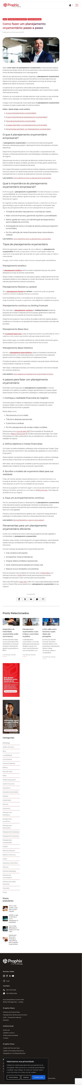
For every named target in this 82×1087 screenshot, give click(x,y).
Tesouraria (6, 888)
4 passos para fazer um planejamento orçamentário (26, 125)
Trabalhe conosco (9, 1033)
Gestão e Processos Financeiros (13, 1050)
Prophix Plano (45, 573)
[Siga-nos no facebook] (7, 976)
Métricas (5, 804)
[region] (26, 1070)
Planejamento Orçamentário (17, 19)
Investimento (7, 800)
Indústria (5, 796)
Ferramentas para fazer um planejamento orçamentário (28, 129)
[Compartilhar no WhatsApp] (37, 599)
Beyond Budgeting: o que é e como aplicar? (28, 520)
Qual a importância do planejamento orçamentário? (26, 117)
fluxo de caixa (21, 431)
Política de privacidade (10, 1035)
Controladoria (7, 759)
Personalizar (13, 1077)
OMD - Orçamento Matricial (12, 1017)
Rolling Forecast (41, 490)
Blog (4, 19)
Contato (5, 1038)
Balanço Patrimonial (18, 434)
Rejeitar (26, 1077)
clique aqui (23, 582)
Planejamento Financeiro (11, 836)
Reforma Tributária (9, 850)
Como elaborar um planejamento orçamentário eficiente (33, 374)
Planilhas (6, 1020)
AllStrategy (6, 743)
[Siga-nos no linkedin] (10, 976)
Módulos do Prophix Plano (11, 1012)
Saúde (5, 859)
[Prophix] (36, 5)
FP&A (20, 575)
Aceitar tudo (38, 1077)
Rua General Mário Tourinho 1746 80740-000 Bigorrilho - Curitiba (13, 1001)
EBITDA (5, 767)
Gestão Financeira (8, 784)
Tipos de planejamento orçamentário (21, 121)
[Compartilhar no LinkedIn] (31, 599)
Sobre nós (6, 1030)
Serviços (5, 867)
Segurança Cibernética (10, 863)
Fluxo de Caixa (7, 771)
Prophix (5, 846)
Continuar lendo (9, 655)
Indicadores (6, 788)
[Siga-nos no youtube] (13, 976)
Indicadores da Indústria (10, 792)
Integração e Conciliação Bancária (14, 1053)
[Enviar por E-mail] (43, 599)
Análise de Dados (8, 747)
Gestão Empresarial (9, 780)
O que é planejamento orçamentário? (21, 113)
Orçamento (6, 808)
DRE (28, 431)
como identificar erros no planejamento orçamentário (32, 239)
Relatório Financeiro (9, 855)
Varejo (5, 892)
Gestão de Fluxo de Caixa (11, 1048)
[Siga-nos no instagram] (4, 976)
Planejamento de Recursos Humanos (15, 1015)
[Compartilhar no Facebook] (19, 599)
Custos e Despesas (9, 763)
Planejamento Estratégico (11, 832)
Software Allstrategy (34, 19)
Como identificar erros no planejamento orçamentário (32, 178)
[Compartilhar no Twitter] (25, 599)
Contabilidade (7, 755)
